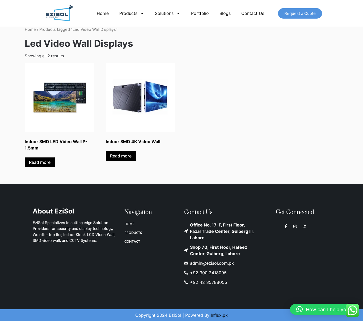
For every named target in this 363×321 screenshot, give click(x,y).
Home (103, 13)
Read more (39, 162)
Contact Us (252, 13)
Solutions (164, 13)
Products (128, 13)
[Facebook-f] (286, 226)
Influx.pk (219, 315)
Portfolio (200, 13)
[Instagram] (295, 226)
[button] (324, 309)
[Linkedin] (304, 226)
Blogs (225, 13)
